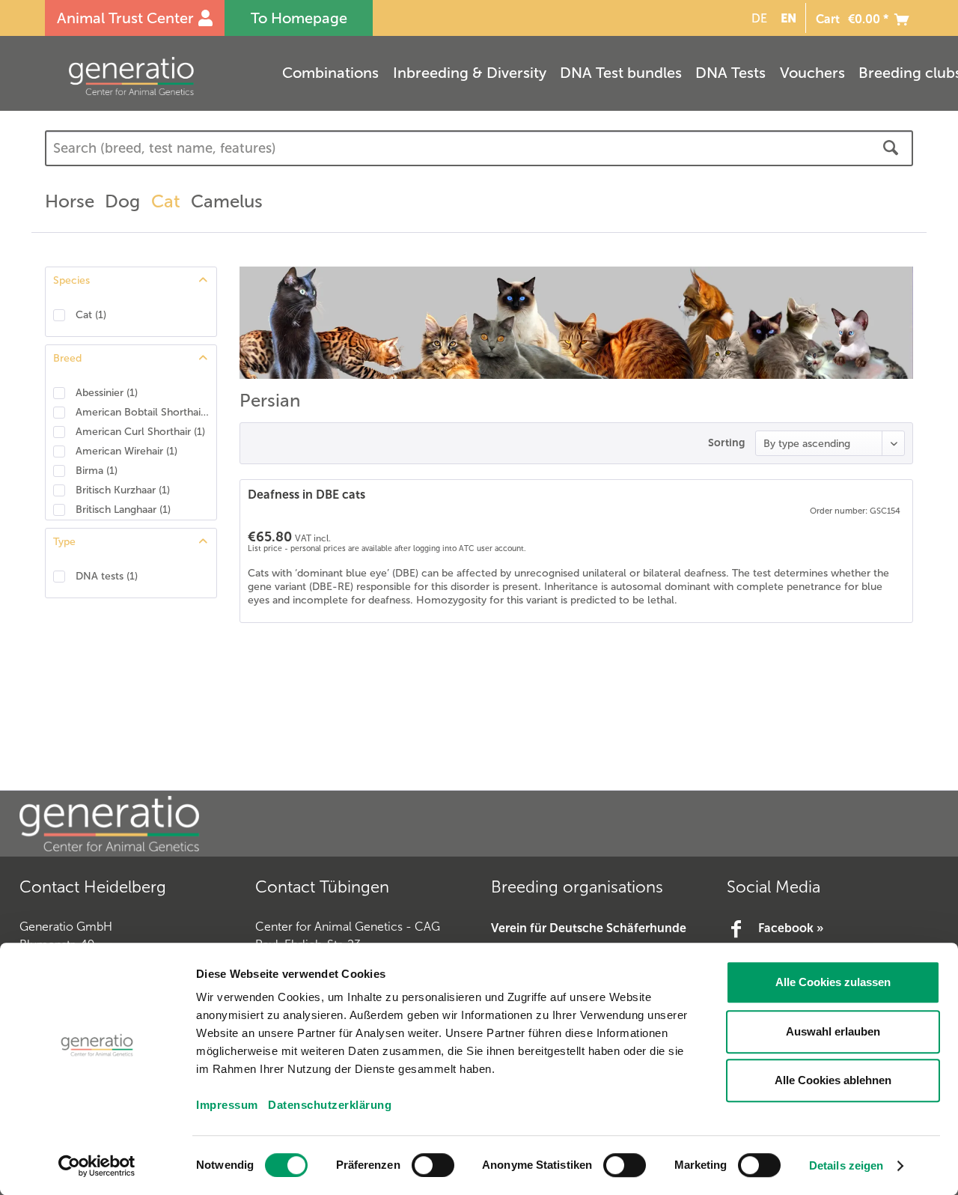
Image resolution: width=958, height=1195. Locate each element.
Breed (67, 358)
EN (788, 18)
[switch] (433, 1165)
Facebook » (790, 928)
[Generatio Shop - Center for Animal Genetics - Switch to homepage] (161, 76)
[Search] (891, 148)
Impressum (227, 1104)
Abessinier (107, 392)
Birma (97, 470)
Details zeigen (846, 1165)
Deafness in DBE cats (306, 494)
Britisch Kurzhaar (123, 490)
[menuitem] (757, 18)
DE (759, 18)
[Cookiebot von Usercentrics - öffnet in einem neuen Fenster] (96, 1166)
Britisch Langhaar (123, 509)
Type (64, 541)
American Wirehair (126, 451)
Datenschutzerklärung (329, 1104)
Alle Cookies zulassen (833, 982)
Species (71, 280)
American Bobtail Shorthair (142, 412)
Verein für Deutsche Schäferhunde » (588, 938)
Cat (91, 314)
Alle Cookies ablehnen (833, 1080)
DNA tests (107, 576)
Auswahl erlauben (833, 1031)
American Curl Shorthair (140, 431)
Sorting (726, 442)
